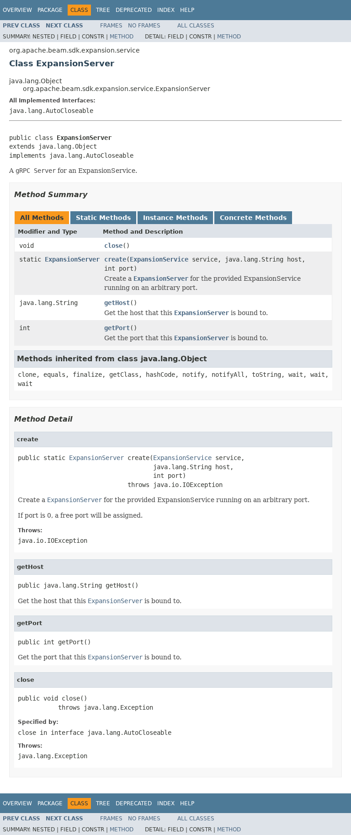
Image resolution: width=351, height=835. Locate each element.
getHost (117, 302)
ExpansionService (159, 259)
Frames (111, 25)
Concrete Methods (253, 217)
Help (187, 10)
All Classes (195, 25)
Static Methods (103, 217)
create (115, 259)
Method (121, 36)
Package (50, 10)
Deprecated (134, 10)
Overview (17, 10)
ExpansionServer (72, 259)
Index (166, 10)
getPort (117, 328)
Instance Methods (175, 217)
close (113, 245)
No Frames (144, 25)
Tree (103, 10)
